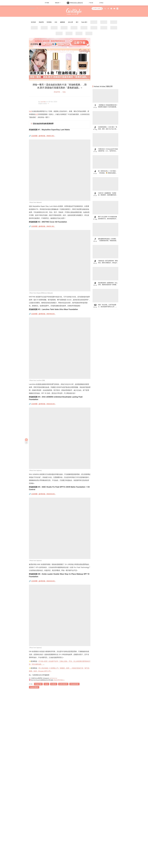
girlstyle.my (53, 678)
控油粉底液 (74, 684)
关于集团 (47, 2)
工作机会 (101, 2)
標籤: (31, 684)
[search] (105, 8)
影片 (77, 22)
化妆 (64, 92)
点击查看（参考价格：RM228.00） (43, 404)
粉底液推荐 (63, 684)
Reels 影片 (84, 22)
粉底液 (53, 684)
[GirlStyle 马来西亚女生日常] (74, 11)
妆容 (36, 114)
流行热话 (33, 22)
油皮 (30, 111)
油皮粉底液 (34, 687)
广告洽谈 (91, 2)
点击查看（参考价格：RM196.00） (43, 314)
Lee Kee (43, 101)
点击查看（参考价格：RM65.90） (43, 136)
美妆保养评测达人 (59, 680)
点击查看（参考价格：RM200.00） (43, 494)
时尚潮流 (49, 22)
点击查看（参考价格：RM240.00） (43, 581)
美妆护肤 (41, 22)
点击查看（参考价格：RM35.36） (43, 226)
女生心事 (70, 22)
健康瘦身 (62, 22)
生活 (56, 22)
